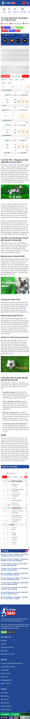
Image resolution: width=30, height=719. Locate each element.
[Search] (24, 3)
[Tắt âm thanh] (27, 86)
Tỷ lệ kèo (10, 165)
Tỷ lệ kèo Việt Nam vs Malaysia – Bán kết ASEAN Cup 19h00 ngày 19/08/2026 (14, 564)
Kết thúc (15, 477)
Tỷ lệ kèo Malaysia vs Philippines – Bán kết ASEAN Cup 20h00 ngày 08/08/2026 (14, 583)
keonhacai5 (22, 308)
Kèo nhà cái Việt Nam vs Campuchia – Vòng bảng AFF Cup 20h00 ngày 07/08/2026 (14, 597)
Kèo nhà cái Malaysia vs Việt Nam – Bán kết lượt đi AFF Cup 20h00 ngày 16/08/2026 (14, 574)
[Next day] (17, 473)
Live (10, 477)
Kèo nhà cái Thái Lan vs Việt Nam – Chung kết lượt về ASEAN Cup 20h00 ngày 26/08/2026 (14, 555)
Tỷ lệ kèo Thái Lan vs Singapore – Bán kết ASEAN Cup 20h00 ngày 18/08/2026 (14, 569)
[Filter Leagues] (26, 473)
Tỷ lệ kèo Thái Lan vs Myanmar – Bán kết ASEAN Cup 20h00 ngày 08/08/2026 (14, 588)
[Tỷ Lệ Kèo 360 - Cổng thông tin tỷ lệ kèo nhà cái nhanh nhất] (8, 3)
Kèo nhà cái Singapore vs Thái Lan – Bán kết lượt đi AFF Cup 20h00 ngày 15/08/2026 (15, 578)
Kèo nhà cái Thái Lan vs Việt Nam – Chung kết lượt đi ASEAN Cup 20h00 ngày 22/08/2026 (14, 559)
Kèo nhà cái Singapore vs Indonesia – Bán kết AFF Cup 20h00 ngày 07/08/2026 (14, 593)
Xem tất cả (24, 35)
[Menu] (28, 3)
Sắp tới (21, 477)
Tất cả (4, 477)
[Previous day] (3, 473)
